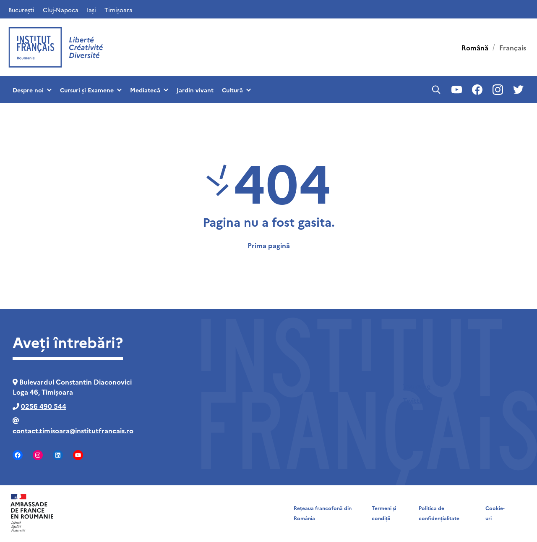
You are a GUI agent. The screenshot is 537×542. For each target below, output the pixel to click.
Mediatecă (145, 90)
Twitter (414, 400)
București (21, 9)
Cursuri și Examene (87, 90)
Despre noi (28, 90)
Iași (91, 9)
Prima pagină (269, 245)
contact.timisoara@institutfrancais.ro (73, 430)
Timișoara (118, 9)
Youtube (416, 385)
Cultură (232, 90)
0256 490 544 (43, 406)
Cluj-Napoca (60, 9)
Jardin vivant (195, 90)
